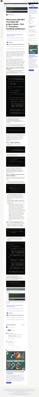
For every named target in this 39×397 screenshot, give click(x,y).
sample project (20, 52)
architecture (8, 30)
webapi (19, 30)
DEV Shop (26, 391)
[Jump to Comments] (2, 30)
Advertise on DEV (26, 390)
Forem (10, 393)
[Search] (4, 1)
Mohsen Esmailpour (11, 14)
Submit (9, 330)
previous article (11, 51)
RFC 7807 (20, 139)
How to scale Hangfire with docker (33, 40)
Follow (33, 7)
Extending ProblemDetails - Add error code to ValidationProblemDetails (33, 31)
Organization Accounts (32, 390)
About (14, 391)
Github (8, 302)
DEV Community (8, 389)
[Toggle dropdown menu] (24, 333)
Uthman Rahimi (10, 341)
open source (14, 393)
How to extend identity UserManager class (33, 35)
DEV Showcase (11, 391)
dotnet (12, 30)
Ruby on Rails (18, 394)
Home (4, 390)
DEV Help (22, 390)
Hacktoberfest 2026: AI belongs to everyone (33, 56)
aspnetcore (15, 30)
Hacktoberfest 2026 (32, 63)
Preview (13, 330)
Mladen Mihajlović (10, 333)
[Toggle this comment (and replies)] (6, 334)
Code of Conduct (15, 392)
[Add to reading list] (2, 33)
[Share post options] (2, 38)
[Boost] (2, 36)
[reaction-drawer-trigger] (2, 28)
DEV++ (11, 390)
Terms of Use (24, 392)
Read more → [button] (9, 382)
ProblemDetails (15, 136)
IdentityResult (11, 210)
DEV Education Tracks (18, 390)
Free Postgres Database (22, 391)
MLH (29, 391)
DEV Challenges (7, 390)
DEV (22, 393)
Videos (13, 390)
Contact (17, 391)
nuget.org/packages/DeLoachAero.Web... (14, 336)
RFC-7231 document (12, 135)
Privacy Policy (20, 392)
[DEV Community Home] (2, 1)
